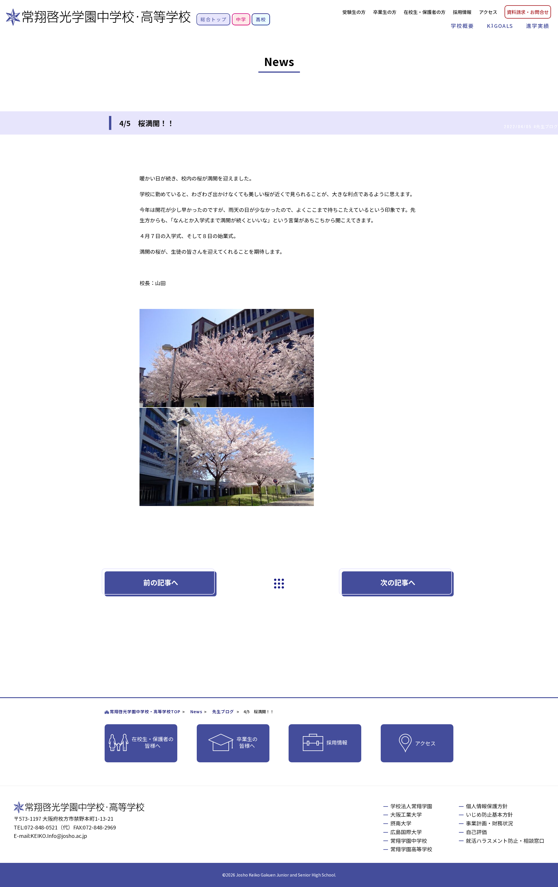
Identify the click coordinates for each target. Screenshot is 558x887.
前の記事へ (160, 582)
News (196, 711)
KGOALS (500, 25)
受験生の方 (354, 12)
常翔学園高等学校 (411, 849)
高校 (261, 19)
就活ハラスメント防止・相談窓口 (505, 840)
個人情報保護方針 (487, 806)
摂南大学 (400, 823)
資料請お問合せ (528, 12)
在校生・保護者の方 (425, 12)
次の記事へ (397, 582)
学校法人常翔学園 (411, 806)
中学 (241, 19)
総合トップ (214, 19)
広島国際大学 (406, 832)
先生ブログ (223, 711)
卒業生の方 (384, 12)
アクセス (488, 12)
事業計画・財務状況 (489, 823)
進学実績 (537, 25)
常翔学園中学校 (408, 840)
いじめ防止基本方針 (489, 814)
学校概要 (462, 25)
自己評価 (476, 832)
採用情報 (462, 12)
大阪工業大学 (406, 814)
